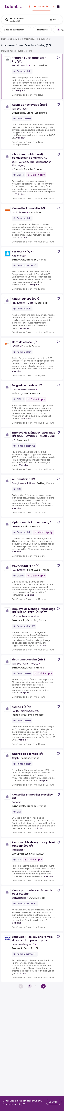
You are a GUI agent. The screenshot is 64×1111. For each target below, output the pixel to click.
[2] (43, 986)
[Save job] (58, 57)
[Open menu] (58, 7)
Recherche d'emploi (11, 39)
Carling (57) (30, 39)
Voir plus (20, 90)
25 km (53, 19)
